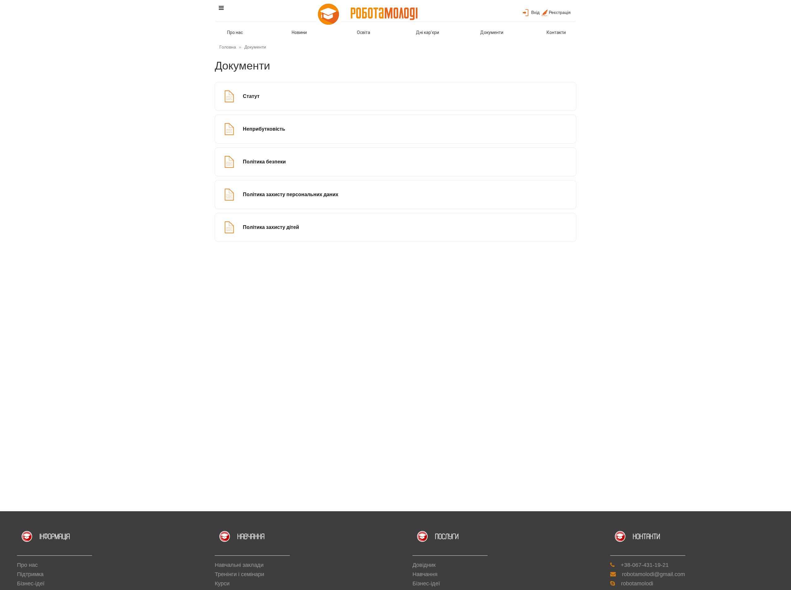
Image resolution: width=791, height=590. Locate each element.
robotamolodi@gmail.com (653, 574)
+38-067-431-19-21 (645, 565)
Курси (222, 583)
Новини (299, 32)
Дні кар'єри (427, 32)
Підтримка (30, 574)
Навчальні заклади (239, 565)
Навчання (425, 574)
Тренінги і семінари (239, 574)
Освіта (363, 32)
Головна (227, 46)
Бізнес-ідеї (30, 583)
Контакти (556, 32)
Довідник (424, 565)
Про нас (235, 32)
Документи (491, 32)
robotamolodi (637, 583)
